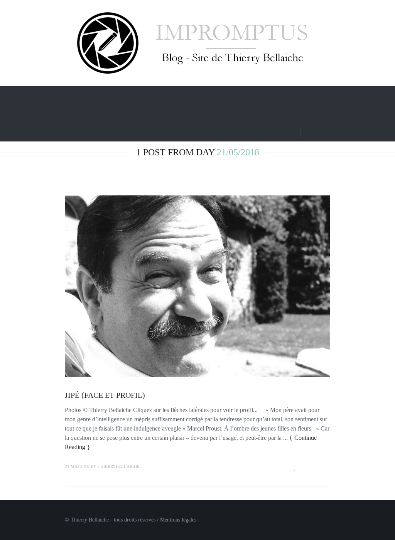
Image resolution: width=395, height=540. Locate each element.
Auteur (279, 94)
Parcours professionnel (182, 94)
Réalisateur (236, 94)
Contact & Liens (108, 113)
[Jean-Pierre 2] (197, 286)
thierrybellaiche (119, 466)
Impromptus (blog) (111, 94)
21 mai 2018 (77, 466)
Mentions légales (178, 520)
